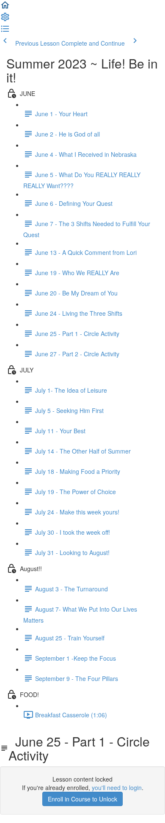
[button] (5, 7)
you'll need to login (117, 787)
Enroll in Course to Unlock (82, 799)
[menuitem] (5, 19)
